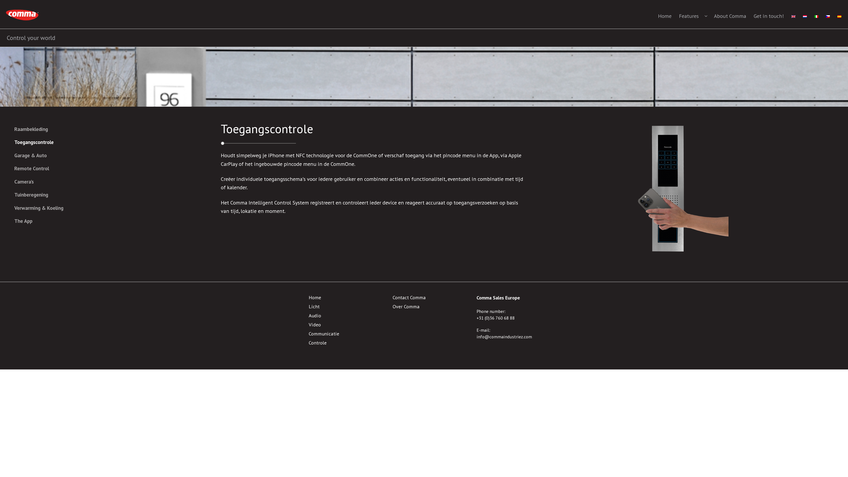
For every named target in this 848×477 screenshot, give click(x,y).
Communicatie (324, 334)
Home (665, 16)
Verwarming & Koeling (38, 208)
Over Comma (406, 306)
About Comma (730, 16)
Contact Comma (409, 297)
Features (689, 16)
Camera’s (24, 181)
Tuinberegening (31, 194)
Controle (318, 343)
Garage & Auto (30, 155)
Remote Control (31, 168)
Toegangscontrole (34, 142)
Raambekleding (31, 129)
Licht (314, 306)
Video (315, 325)
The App (23, 221)
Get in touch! (769, 16)
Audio (315, 315)
